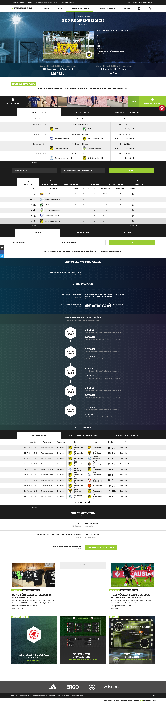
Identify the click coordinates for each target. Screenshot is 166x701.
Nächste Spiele (39, 112)
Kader (38, 232)
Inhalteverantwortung (63, 695)
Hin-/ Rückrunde (50, 184)
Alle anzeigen (82, 427)
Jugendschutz (51, 695)
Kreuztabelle (116, 184)
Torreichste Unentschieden (83, 435)
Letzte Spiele (83, 112)
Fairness (138, 184)
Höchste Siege (39, 435)
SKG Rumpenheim (83, 513)
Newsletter (72, 2)
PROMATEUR (15, 2)
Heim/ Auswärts (72, 184)
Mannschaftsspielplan (127, 112)
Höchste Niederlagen (127, 435)
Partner (56, 2)
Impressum (14, 695)
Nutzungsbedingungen (39, 695)
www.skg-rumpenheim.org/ (67, 546)
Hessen (87, 17)
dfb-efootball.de (30, 2)
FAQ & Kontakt (64, 2)
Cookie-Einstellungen (77, 695)
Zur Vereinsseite (83, 24)
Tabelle (28, 184)
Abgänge (128, 232)
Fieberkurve (94, 184)
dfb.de (22, 2)
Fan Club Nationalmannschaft (44, 2)
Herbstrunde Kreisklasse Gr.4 (112, 31)
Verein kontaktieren (100, 547)
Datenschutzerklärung (25, 695)
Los (131, 170)
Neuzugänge (83, 232)
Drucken (131, 225)
